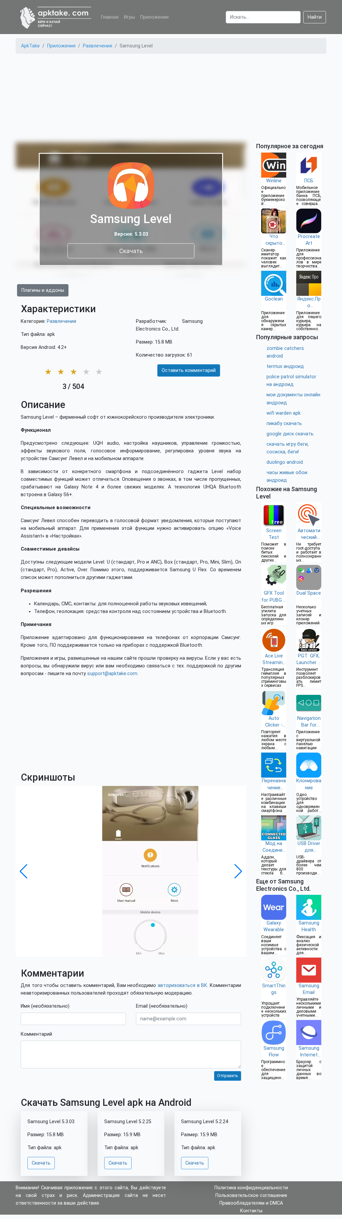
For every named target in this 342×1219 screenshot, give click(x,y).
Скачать (131, 250)
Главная (110, 17)
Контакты (251, 1211)
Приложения (154, 17)
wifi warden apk (284, 413)
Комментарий (36, 1034)
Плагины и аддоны (42, 290)
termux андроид (285, 366)
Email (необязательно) (161, 1006)
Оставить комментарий (189, 370)
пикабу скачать (284, 423)
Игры (129, 17)
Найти (315, 17)
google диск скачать (290, 434)
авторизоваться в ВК (182, 985)
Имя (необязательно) (45, 1006)
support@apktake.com (112, 673)
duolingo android (285, 462)
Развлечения (61, 321)
